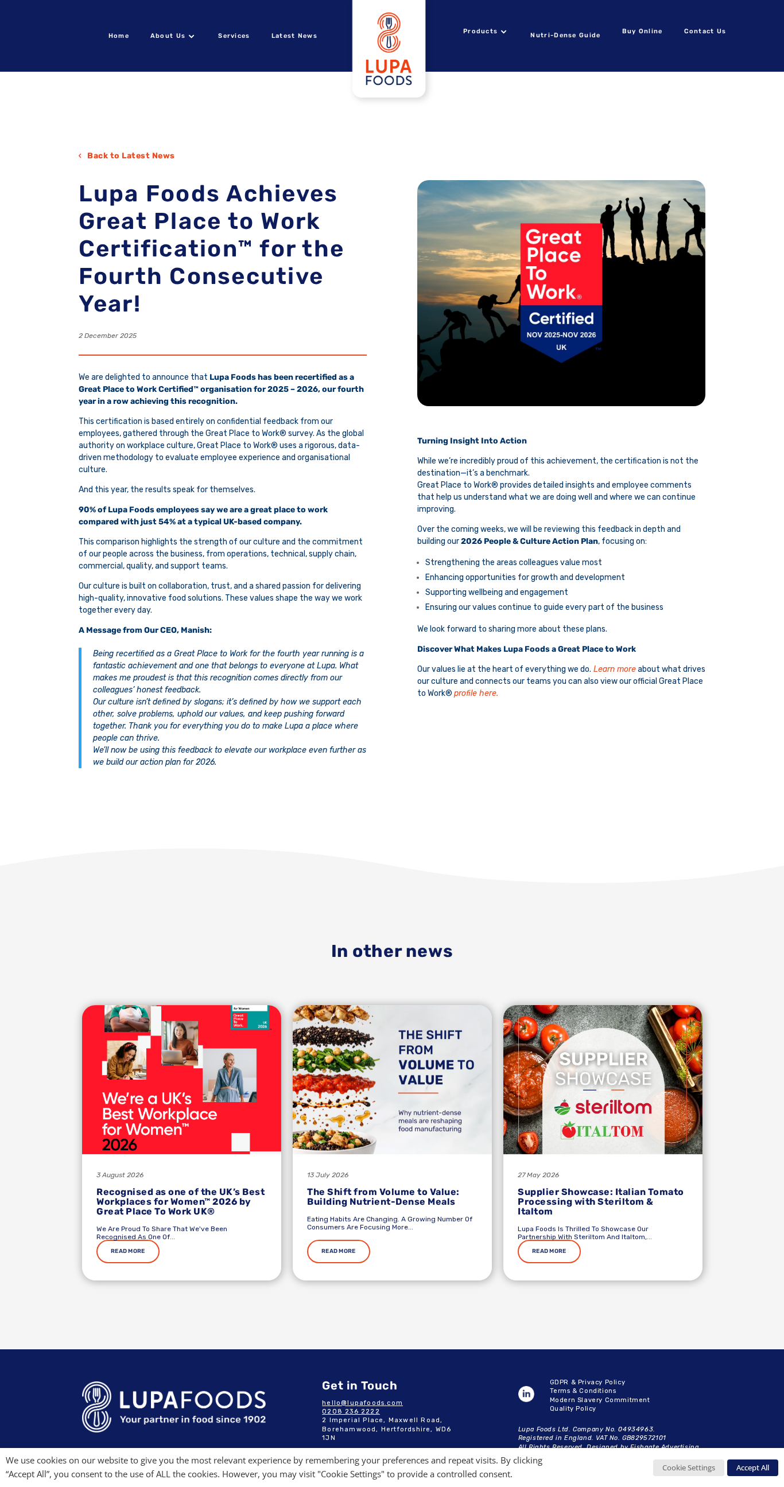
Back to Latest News (131, 156)
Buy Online (642, 31)
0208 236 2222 (351, 1411)
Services (234, 36)
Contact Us (705, 31)
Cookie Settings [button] (688, 1467)
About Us (167, 36)
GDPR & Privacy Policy (588, 1382)
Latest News (294, 36)
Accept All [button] (752, 1467)
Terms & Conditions (583, 1391)
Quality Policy (573, 1408)
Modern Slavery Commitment (600, 1400)
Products (480, 31)
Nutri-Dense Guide (565, 35)
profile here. (476, 693)
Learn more (613, 669)
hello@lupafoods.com (362, 1403)
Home (118, 36)
